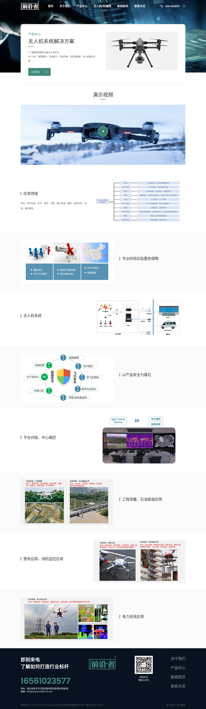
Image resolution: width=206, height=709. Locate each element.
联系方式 (178, 686)
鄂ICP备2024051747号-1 (92, 704)
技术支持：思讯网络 (175, 704)
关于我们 (178, 658)
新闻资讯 (178, 676)
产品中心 (178, 667)
